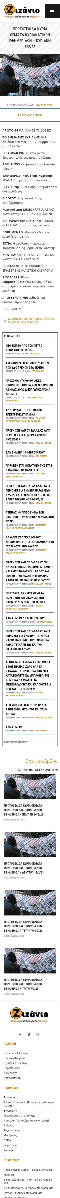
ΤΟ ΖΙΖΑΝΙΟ (25, 115)
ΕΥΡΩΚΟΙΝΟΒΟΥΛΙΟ (14, 476)
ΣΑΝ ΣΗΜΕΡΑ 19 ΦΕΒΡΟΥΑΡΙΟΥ (25, 452)
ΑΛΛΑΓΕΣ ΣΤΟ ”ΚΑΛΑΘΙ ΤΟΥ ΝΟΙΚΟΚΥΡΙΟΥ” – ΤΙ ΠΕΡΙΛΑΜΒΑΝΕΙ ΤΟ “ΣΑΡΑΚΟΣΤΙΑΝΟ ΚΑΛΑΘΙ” (30, 542)
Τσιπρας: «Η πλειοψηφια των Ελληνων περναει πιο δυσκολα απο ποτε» (30, 517)
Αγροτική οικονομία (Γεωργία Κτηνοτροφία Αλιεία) (29, 1104)
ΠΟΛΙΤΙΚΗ (40, 418)
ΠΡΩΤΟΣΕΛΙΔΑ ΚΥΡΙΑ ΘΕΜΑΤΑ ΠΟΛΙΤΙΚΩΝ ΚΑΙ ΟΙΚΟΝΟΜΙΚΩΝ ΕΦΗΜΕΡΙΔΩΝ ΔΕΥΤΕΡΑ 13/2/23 (24, 868)
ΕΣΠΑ (7, 1140)
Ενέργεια (9, 1125)
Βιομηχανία (10, 1110)
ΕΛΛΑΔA (39, 443)
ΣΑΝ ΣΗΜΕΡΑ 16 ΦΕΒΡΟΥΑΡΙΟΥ (25, 618)
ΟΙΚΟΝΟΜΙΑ (41, 525)
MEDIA (38, 115)
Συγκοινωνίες (38, 371)
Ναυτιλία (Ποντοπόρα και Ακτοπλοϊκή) (26, 1120)
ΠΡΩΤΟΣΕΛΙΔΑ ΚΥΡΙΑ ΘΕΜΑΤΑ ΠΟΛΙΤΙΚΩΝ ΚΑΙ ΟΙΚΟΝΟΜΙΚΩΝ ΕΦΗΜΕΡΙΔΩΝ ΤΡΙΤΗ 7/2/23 (23, 984)
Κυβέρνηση (10, 1073)
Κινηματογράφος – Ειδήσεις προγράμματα (28, 1188)
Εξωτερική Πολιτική (15, 1063)
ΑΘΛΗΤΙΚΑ (36, 398)
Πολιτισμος (12, 1160)
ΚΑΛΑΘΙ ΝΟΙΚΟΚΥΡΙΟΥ (15, 553)
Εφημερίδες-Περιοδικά (17, 609)
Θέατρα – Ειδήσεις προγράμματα (23, 1193)
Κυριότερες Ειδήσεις (21, 319)
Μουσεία (9, 1174)
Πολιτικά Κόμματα (31, 421)
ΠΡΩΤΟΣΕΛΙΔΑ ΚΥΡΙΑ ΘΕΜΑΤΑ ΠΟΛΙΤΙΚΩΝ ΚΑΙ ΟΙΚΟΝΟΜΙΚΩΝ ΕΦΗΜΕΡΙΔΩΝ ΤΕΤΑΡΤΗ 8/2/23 (23, 926)
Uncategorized (44, 622)
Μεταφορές (10, 1135)
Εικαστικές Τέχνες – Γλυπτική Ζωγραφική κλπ (28, 1181)
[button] (52, 11)
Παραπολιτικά (12, 1068)
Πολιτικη (10, 1043)
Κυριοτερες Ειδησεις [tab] (16, 742)
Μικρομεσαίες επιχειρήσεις (19, 1115)
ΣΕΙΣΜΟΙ (48, 717)
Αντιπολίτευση (13, 421)
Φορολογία (10, 1145)
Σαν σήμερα (41, 456)
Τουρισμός (10, 1097)
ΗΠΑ (21, 695)
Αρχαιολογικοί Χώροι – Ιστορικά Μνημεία (28, 1169)
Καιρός (48, 443)
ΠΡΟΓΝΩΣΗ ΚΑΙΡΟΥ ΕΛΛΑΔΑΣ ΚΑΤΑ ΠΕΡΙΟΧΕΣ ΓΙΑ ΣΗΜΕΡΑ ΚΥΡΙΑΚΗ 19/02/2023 (28, 435)
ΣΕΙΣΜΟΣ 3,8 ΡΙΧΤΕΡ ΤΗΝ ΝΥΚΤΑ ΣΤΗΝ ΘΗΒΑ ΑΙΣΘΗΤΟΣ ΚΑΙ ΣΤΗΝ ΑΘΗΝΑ (26, 709)
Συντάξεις (9, 1150)
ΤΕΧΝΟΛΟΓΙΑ (12, 695)
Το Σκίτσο (34, 354)
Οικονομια (11, 1088)
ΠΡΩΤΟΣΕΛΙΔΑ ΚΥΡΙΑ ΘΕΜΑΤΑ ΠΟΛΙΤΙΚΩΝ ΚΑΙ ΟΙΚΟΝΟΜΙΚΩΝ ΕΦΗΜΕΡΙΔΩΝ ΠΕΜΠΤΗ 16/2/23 (25, 597)
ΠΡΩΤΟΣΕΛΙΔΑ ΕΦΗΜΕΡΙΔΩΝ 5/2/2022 (31, 320)
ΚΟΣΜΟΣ (39, 692)
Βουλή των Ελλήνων (16, 1053)
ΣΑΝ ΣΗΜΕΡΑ (14, 727)
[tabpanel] (30, 539)
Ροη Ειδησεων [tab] (12, 336)
